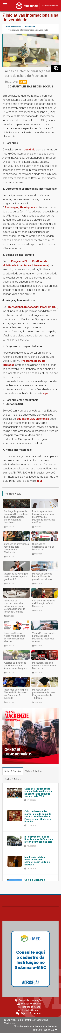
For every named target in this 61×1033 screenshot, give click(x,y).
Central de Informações (31, 1000)
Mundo (23, 82)
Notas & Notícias (13, 771)
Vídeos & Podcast (34, 771)
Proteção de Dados (31, 1003)
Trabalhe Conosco (31, 1010)
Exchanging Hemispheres (21, 207)
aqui (45, 393)
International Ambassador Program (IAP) (32, 307)
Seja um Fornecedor (31, 1013)
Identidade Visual (31, 1007)
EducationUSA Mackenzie (33, 418)
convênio (29, 149)
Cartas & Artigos (13, 779)
